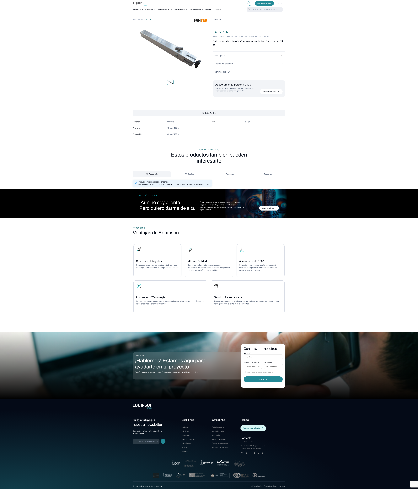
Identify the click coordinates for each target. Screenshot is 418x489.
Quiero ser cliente (268, 208)
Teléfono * (268, 363)
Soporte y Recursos (178, 9)
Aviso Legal (281, 486)
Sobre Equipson (195, 9)
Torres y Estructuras (219, 439)
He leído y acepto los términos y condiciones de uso (259, 372)
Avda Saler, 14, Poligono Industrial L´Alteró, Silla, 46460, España (252, 447)
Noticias (208, 9)
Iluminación (216, 435)
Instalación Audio (218, 431)
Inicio (134, 19)
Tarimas (140, 19)
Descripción (219, 55)
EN (281, 3)
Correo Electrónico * (251, 363)
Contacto (217, 9)
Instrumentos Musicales (220, 447)
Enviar (261, 379)
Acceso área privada (264, 3)
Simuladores (162, 9)
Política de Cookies (256, 486)
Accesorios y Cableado (220, 443)
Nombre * (247, 353)
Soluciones (149, 9)
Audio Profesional (218, 427)
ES (277, 3)
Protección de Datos (270, 486)
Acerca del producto (223, 64)
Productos (137, 9)
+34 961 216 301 (247, 442)
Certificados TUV (222, 72)
